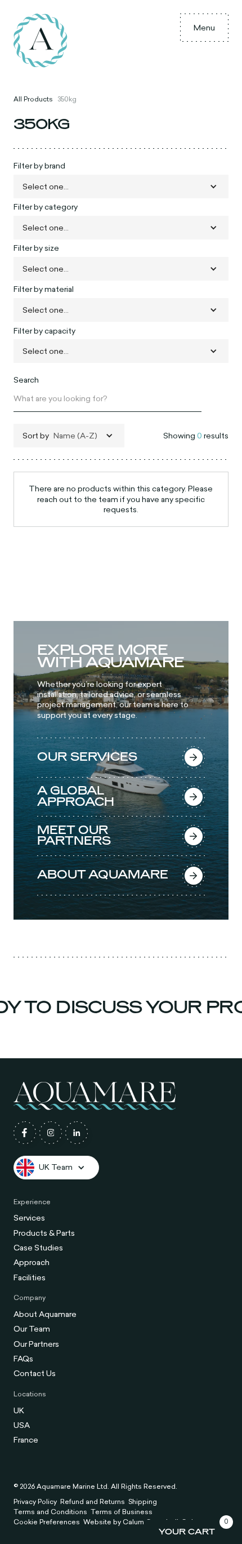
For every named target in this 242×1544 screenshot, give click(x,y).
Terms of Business (122, 1511)
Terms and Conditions (50, 1511)
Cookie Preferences (47, 1522)
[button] (204, 28)
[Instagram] (50, 1132)
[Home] (41, 41)
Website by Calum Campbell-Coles (142, 1522)
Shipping (142, 1501)
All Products (33, 99)
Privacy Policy (35, 1501)
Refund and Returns (92, 1501)
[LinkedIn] (76, 1132)
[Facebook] (25, 1132)
